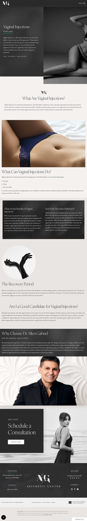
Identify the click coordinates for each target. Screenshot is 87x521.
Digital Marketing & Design (78, 502)
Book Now (16, 442)
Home (4, 56)
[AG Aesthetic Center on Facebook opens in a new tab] (75, 489)
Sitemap (53, 502)
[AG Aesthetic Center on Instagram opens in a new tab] (72, 489)
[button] (3, 517)
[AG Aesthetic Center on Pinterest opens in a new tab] (78, 489)
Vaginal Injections (22, 56)
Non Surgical (11, 56)
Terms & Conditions (36, 502)
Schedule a (22, 427)
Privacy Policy (46, 502)
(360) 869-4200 (47, 515)
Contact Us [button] (79, 519)
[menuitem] (72, 489)
